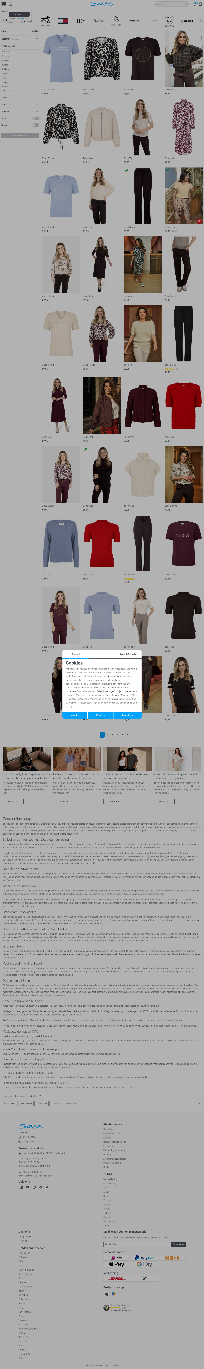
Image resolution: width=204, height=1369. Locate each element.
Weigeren (100, 715)
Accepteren (127, 715)
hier (80, 699)
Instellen (75, 715)
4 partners (113, 676)
